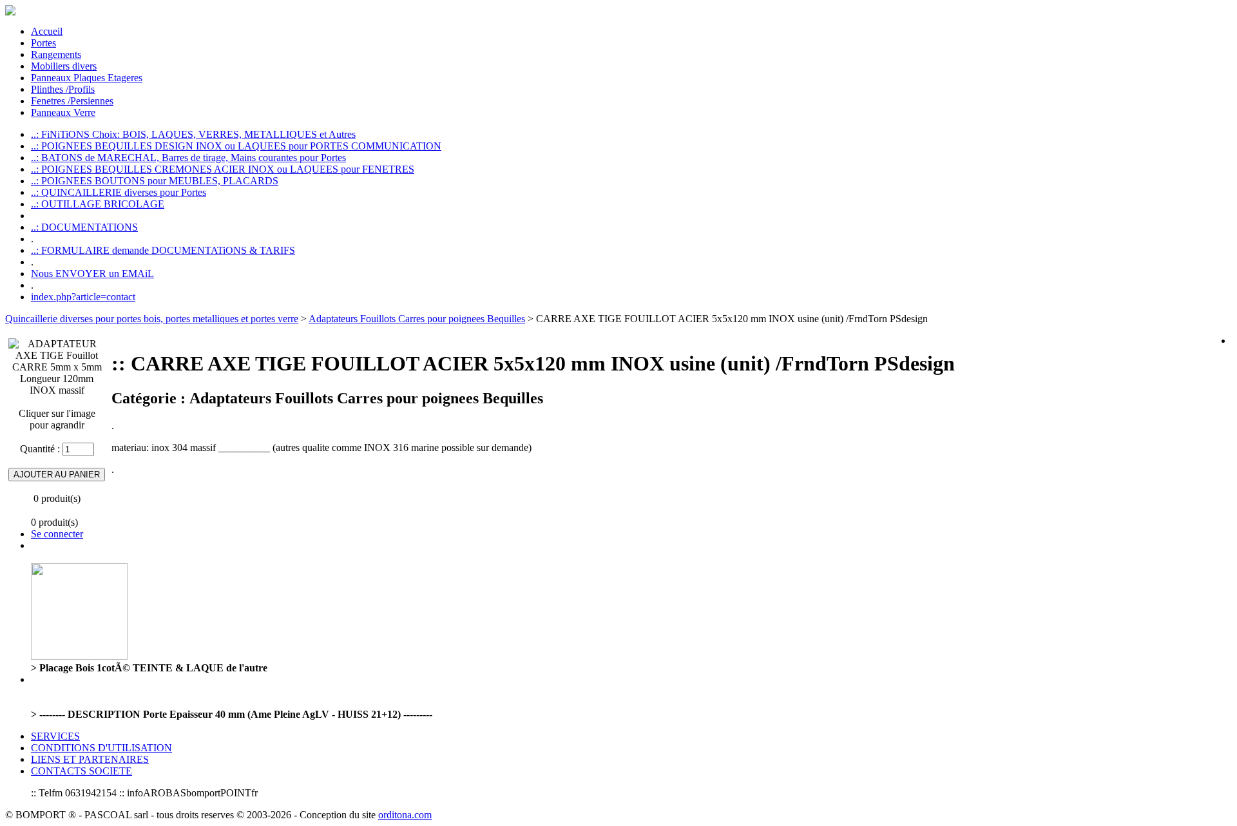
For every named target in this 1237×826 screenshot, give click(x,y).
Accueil (46, 31)
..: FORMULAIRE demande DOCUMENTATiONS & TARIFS (163, 250)
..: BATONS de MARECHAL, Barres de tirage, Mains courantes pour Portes (188, 157)
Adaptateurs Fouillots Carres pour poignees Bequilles (417, 318)
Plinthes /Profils (63, 89)
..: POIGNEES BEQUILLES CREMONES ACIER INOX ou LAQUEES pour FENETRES (222, 169)
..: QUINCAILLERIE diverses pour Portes (118, 192)
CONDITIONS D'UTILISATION (101, 747)
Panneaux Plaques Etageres (86, 77)
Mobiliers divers (64, 66)
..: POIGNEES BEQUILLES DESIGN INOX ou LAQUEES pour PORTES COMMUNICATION (236, 145)
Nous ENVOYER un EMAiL (92, 273)
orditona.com (405, 814)
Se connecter (57, 533)
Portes (43, 42)
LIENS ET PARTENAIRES (90, 759)
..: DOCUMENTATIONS (84, 227)
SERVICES (55, 736)
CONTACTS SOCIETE (81, 770)
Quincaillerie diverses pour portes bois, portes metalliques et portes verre (151, 318)
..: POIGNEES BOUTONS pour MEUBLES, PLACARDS (154, 180)
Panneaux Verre (63, 112)
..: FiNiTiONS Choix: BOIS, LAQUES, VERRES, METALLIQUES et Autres (193, 134)
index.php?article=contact (83, 296)
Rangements (56, 54)
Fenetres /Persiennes (72, 100)
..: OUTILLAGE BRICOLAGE (97, 203)
